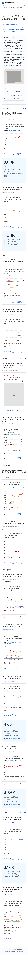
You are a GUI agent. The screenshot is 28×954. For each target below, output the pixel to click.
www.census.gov (7, 102)
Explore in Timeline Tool (19, 154)
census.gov (9, 130)
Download (7, 153)
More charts (23, 108)
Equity (4, 29)
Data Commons (9, 2)
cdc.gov (9, 275)
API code (13, 154)
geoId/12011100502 (15, 20)
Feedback (20, 2)
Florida (17, 23)
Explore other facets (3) (8, 629)
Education (11, 29)
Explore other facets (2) (8, 120)
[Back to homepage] (3, 3)
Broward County (10, 23)
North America (10, 24)
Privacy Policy (20, 951)
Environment (13, 31)
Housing (5, 31)
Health (22, 27)
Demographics (20, 29)
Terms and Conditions (10, 951)
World (15, 24)
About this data (16, 130)
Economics (15, 27)
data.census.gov (16, 487)
